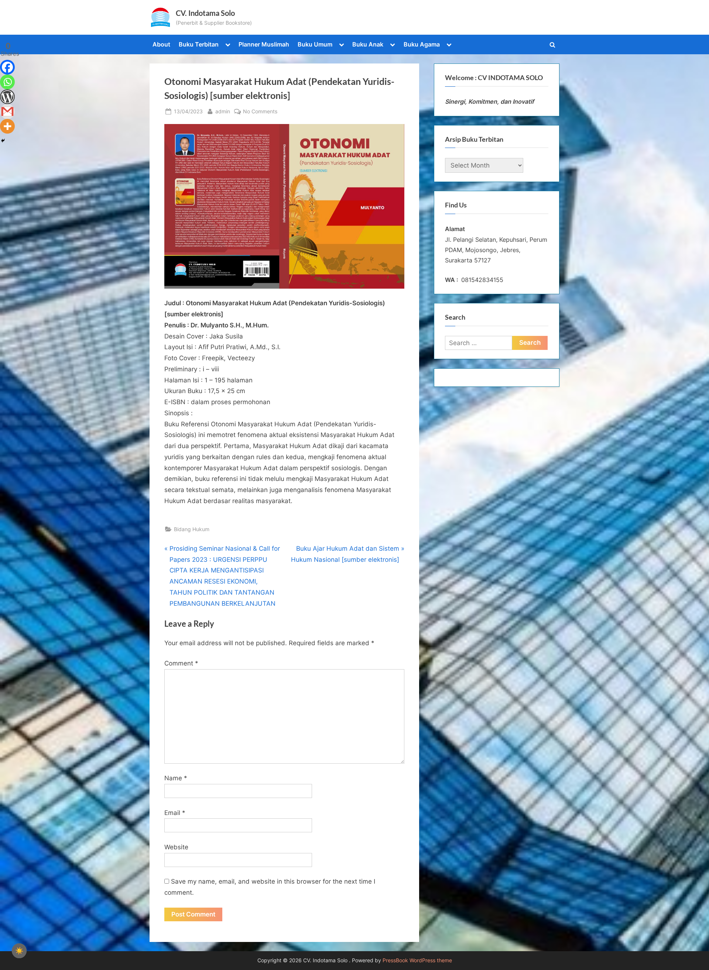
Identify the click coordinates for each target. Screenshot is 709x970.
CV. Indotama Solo (205, 12)
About (161, 44)
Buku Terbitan (199, 44)
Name (175, 778)
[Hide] (3, 141)
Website (176, 847)
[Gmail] (7, 111)
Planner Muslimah (264, 44)
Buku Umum (315, 44)
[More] (7, 126)
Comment (181, 663)
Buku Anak (367, 44)
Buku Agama (422, 44)
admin (222, 111)
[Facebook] (7, 67)
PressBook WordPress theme (417, 960)
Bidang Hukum (191, 529)
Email (174, 812)
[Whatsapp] (7, 82)
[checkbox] (19, 950)
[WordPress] (7, 96)
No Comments (260, 112)
